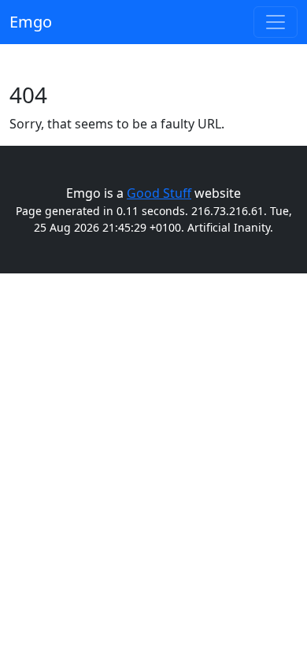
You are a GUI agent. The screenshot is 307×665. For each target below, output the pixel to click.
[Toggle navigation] (275, 22)
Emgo (30, 21)
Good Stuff (159, 193)
